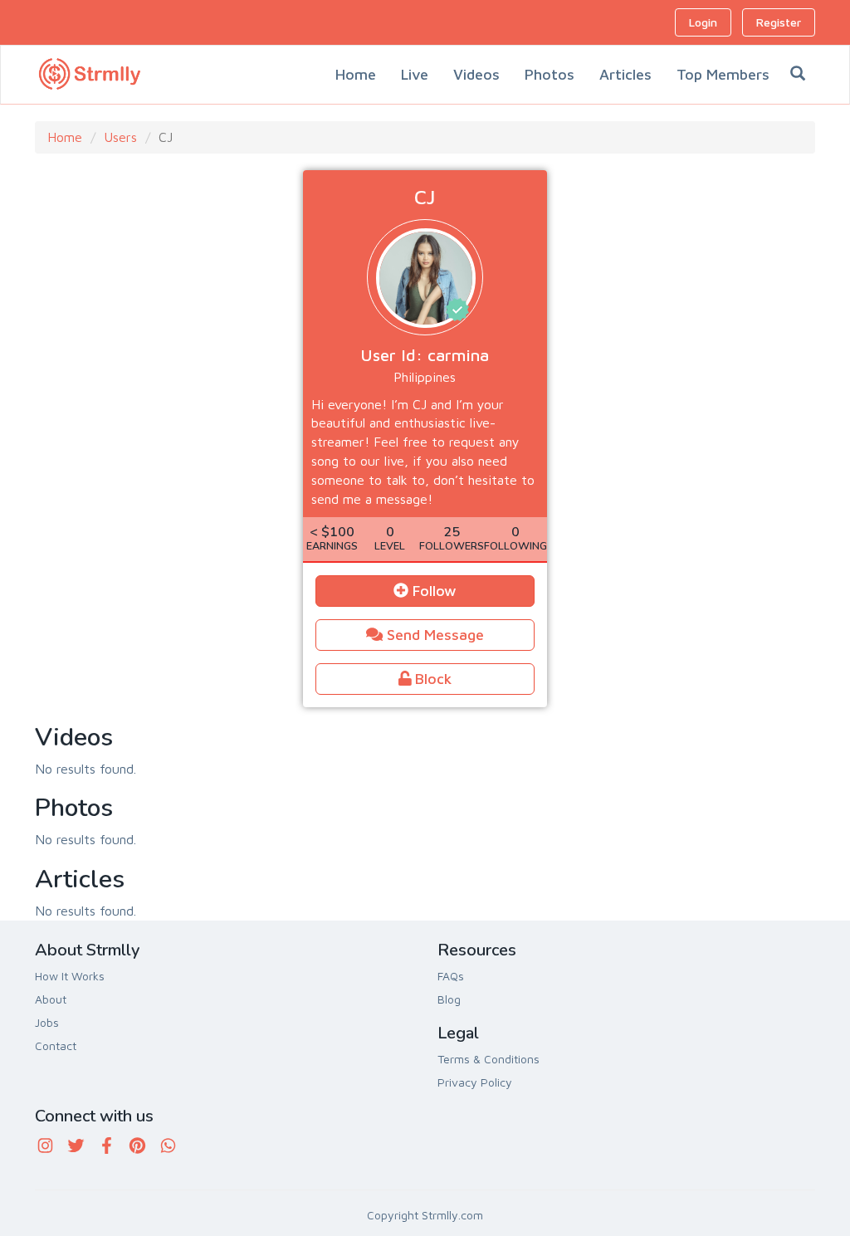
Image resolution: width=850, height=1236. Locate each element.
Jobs (47, 1022)
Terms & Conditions (488, 1059)
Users (120, 136)
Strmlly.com (452, 1215)
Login (703, 22)
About (50, 999)
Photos (549, 74)
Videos (476, 74)
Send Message (433, 634)
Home (355, 74)
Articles (625, 74)
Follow (432, 590)
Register (778, 22)
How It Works (70, 976)
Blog (449, 999)
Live (414, 74)
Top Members (723, 74)
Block (431, 678)
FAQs (450, 976)
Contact (55, 1045)
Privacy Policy (474, 1082)
